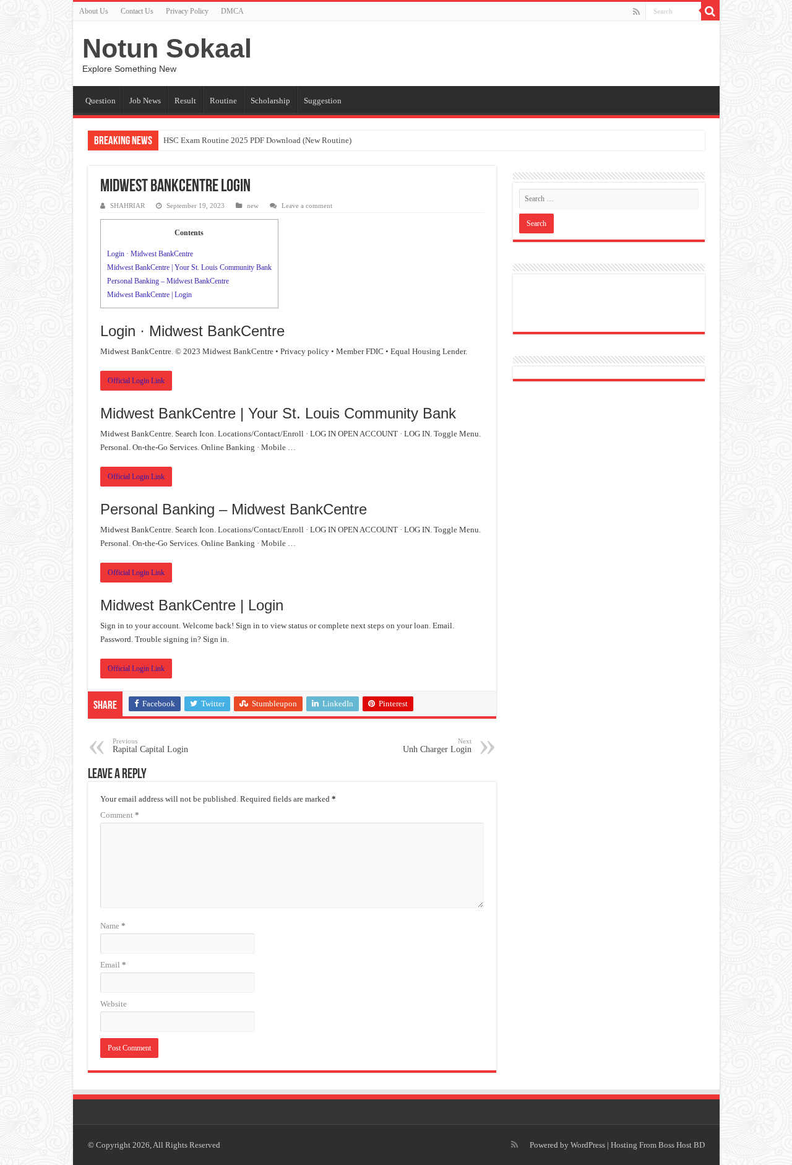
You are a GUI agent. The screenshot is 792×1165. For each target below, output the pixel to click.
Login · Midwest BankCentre (150, 253)
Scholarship (270, 100)
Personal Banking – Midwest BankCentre (168, 281)
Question (100, 100)
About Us (93, 11)
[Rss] (636, 11)
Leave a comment (307, 205)
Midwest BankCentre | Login (149, 294)
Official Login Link (136, 380)
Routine (223, 100)
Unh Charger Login (437, 745)
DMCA (232, 11)
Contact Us (137, 11)
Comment (119, 815)
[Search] (710, 11)
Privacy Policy (187, 11)
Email (113, 964)
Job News (145, 100)
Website (113, 1003)
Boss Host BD (681, 1145)
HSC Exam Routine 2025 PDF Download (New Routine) (257, 140)
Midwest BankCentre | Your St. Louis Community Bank (189, 267)
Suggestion (323, 100)
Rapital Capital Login (150, 745)
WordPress (587, 1145)
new (253, 205)
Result (185, 100)
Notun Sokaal (167, 48)
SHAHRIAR (127, 205)
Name (113, 925)
